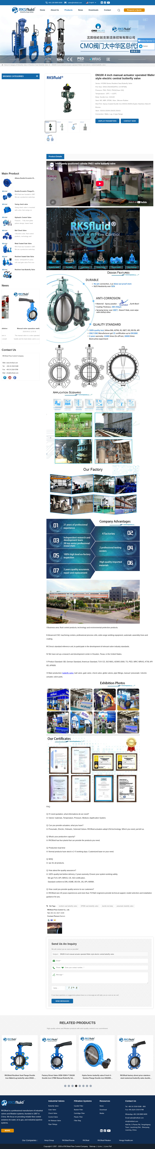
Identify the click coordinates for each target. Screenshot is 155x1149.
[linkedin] (102, 2)
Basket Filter (78, 1110)
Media (102, 1113)
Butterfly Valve (22, 65)
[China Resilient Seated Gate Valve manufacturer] (7, 261)
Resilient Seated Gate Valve (24, 256)
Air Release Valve (10, 132)
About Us (55, 10)
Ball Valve (7, 136)
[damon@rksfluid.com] (51, 920)
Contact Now (130, 121)
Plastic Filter (78, 1117)
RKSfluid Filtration (104, 1140)
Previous (3, 312)
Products (69, 10)
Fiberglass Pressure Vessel (13, 165)
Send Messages (62, 1001)
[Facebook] (105, 2)
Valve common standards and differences (21, 330)
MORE (7, 1131)
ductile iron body (107, 906)
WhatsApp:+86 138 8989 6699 (136, 1114)
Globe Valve (8, 146)
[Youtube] (108, 2)
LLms (100, 1146)
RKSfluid (86, 1140)
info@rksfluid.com (131, 1121)
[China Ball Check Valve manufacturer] (7, 234)
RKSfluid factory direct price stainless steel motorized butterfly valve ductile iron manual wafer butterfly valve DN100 (58, 1076)
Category (13, 65)
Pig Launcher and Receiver (13, 160)
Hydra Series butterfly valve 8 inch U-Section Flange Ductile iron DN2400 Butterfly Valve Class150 (19, 1076)
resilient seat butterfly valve (68, 906)
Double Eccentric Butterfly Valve (16, 99)
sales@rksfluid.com (74, 3)
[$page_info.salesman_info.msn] (48, 920)
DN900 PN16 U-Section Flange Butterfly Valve (135, 1076)
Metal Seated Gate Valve (23, 243)
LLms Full (107, 1146)
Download (103, 1110)
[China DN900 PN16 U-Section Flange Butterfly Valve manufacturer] (135, 1053)
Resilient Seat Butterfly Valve (38, 65)
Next (39, 312)
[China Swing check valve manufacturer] (7, 208)
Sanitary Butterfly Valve (13, 108)
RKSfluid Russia (68, 1140)
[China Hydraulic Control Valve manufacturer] (7, 221)
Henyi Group (49, 1140)
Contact (107, 10)
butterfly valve (68, 673)
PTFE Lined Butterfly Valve (14, 90)
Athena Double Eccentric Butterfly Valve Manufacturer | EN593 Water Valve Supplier (25, 178)
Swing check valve (21, 204)
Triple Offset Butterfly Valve (14, 103)
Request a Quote (134, 10)
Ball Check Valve (20, 230)
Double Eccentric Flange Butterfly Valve (25, 191)
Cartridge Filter (79, 1113)
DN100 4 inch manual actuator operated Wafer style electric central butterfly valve (87, 954)
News (80, 10)
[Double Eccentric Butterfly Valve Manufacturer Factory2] (77, 39)
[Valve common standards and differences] (20, 307)
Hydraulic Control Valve (23, 217)
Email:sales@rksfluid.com (134, 1118)
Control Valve (8, 127)
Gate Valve (7, 112)
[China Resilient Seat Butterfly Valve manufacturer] (7, 274)
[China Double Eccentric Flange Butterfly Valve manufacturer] (7, 195)
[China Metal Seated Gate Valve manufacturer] (7, 247)
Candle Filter (78, 1106)
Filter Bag (77, 1120)
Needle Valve (8, 122)
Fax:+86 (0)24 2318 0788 (134, 1110)
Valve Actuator (9, 151)
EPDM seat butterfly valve (89, 906)
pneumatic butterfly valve (125, 906)
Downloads (93, 10)
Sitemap (92, 1146)
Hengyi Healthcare (126, 1140)
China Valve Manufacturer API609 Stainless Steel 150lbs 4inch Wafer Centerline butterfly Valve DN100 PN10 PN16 (97, 1076)
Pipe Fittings (8, 141)
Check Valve (8, 117)
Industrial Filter (9, 155)
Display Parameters (107, 121)
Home (42, 10)
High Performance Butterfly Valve (16, 94)
